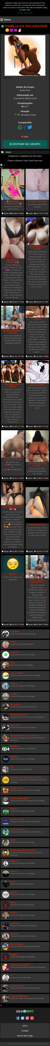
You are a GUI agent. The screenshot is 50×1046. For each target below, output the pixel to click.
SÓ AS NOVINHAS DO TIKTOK (37, 465)
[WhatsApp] (20, 127)
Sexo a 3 (13, 574)
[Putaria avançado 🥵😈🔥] (12, 493)
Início (25, 1026)
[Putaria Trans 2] (37, 502)
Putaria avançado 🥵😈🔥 (12, 508)
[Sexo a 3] (12, 564)
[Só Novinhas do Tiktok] (37, 231)
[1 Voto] (16, 114)
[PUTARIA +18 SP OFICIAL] (12, 371)
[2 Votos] (19, 114)
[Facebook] (24, 127)
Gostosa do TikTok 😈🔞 (13, 261)
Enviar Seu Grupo (25, 1036)
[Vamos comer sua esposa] (12, 317)
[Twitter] (29, 127)
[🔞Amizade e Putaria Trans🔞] (12, 184)
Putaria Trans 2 (37, 525)
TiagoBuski (45, 1044)
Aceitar (20, 13)
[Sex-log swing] (37, 371)
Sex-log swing (37, 385)
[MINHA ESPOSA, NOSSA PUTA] (37, 566)
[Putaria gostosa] (37, 184)
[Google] (32, 1018)
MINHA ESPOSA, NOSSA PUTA (37, 581)
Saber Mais (28, 13)
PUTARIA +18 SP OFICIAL (12, 385)
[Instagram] (27, 1018)
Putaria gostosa (37, 201)
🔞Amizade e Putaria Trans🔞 (13, 202)
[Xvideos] (37, 311)
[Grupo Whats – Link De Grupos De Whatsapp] (25, 1011)
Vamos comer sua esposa (12, 332)
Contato (25, 1031)
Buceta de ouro (12, 459)
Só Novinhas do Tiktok (37, 248)
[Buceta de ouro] (12, 444)
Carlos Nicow (26, 1044)
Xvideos (37, 319)
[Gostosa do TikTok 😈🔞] (12, 237)
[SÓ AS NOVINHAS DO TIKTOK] (37, 446)
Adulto (8, 152)
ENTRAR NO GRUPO (26, 144)
